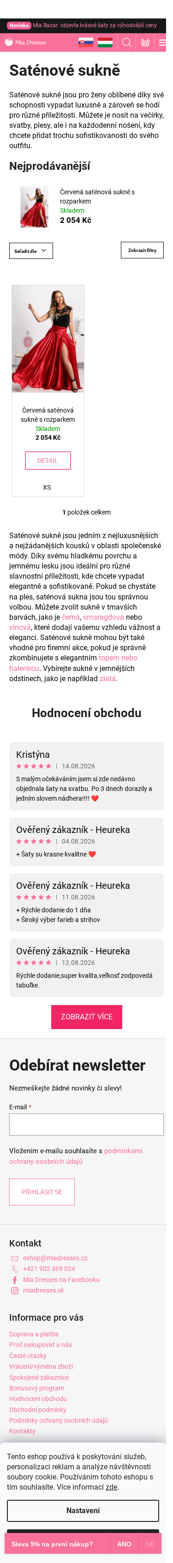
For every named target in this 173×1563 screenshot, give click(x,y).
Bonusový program (36, 1388)
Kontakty (22, 1431)
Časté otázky (28, 1355)
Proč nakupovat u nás (40, 1344)
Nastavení (83, 1510)
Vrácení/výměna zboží (41, 1366)
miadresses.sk (43, 1290)
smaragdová (103, 617)
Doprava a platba (34, 1334)
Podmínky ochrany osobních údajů (58, 1420)
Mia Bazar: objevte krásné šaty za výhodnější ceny (83, 25)
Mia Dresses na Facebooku (61, 1279)
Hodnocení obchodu (87, 713)
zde (111, 1487)
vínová (20, 627)
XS (47, 487)
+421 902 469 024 (49, 1268)
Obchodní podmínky (37, 1409)
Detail (47, 460)
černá (71, 617)
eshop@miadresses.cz (55, 1258)
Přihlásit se (42, 1192)
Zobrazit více (87, 1016)
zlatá (108, 678)
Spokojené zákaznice (39, 1377)
